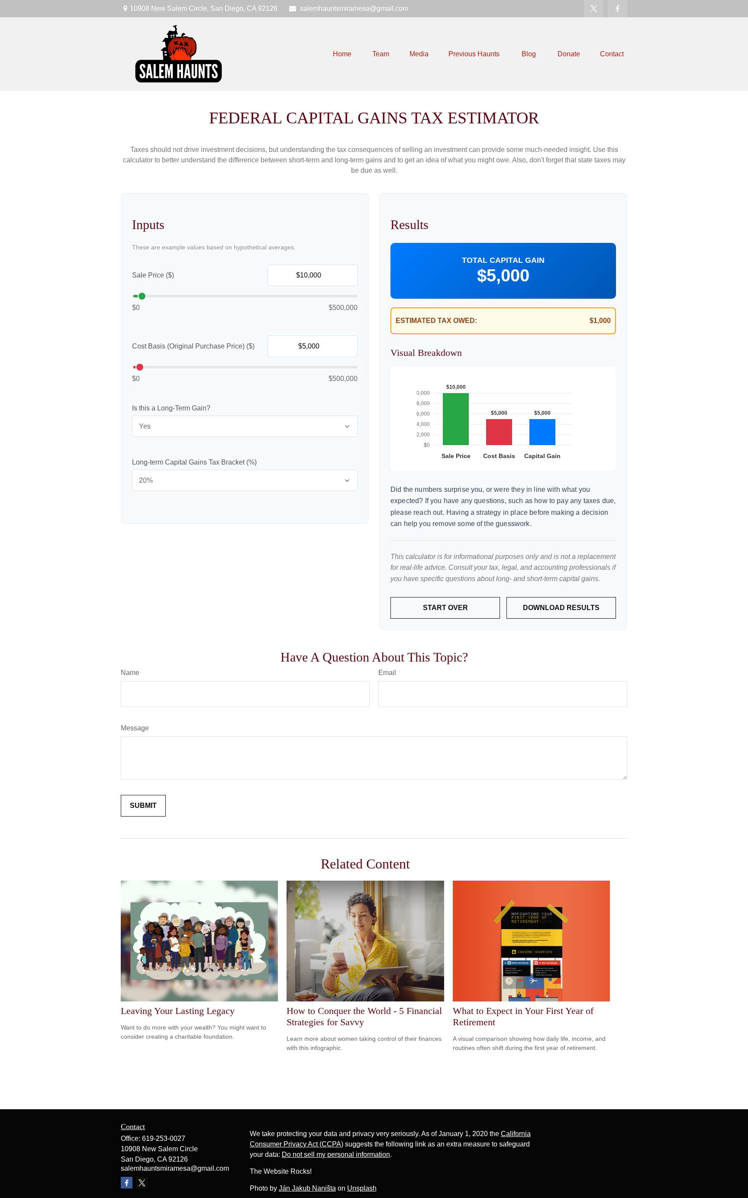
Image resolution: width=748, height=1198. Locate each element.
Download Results (561, 607)
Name (130, 672)
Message (135, 728)
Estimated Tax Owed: (436, 320)
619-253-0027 (163, 1138)
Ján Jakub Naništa (307, 1188)
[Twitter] (593, 8)
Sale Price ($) (153, 275)
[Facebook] (617, 8)
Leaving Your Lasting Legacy (178, 1010)
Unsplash (362, 1188)
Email (387, 672)
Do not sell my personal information (336, 1154)
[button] (342, 54)
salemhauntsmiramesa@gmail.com (354, 8)
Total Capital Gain (503, 260)
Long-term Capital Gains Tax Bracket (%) (194, 462)
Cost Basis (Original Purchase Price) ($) (193, 346)
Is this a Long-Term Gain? (171, 408)
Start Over (445, 607)
